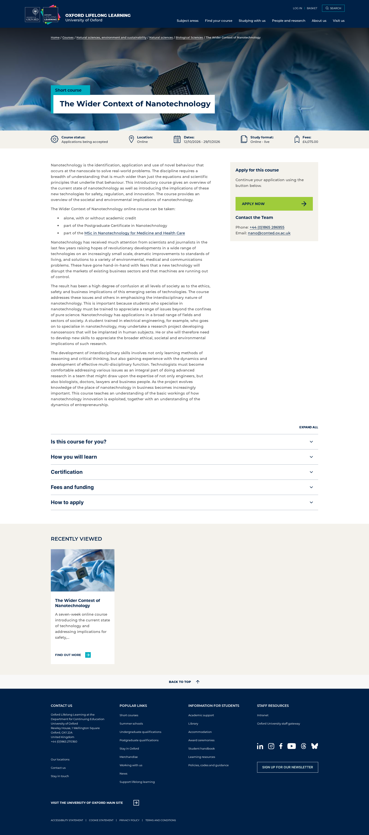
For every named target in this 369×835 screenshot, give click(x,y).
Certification (67, 472)
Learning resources (201, 757)
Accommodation (200, 732)
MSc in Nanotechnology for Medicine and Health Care (134, 232)
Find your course (218, 20)
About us (319, 20)
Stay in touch (60, 776)
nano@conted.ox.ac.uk (269, 232)
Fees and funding (72, 487)
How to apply (67, 502)
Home (55, 37)
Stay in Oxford (129, 748)
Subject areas (188, 20)
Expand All (308, 427)
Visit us (339, 20)
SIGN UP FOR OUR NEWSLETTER (287, 767)
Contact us (58, 767)
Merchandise (129, 757)
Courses (68, 37)
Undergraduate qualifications (140, 732)
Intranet (262, 715)
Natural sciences (161, 37)
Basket (312, 8)
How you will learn (74, 457)
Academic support (201, 715)
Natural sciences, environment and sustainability (111, 37)
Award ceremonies (201, 740)
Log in (297, 8)
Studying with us (252, 20)
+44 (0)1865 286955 (267, 227)
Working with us (131, 765)
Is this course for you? (79, 442)
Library (193, 723)
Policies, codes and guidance (208, 765)
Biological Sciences (189, 37)
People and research (288, 20)
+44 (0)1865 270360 (64, 741)
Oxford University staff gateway (278, 723)
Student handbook (201, 748)
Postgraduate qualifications (139, 740)
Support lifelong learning (137, 782)
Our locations (60, 759)
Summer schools (131, 723)
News (123, 773)
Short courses (129, 715)
